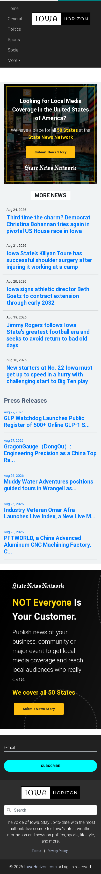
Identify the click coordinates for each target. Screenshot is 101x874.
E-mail (9, 747)
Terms (36, 851)
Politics (14, 29)
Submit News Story (50, 152)
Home (15, 8)
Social (13, 50)
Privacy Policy (58, 851)
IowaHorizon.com (40, 866)
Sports (14, 39)
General (15, 18)
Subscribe (50, 766)
